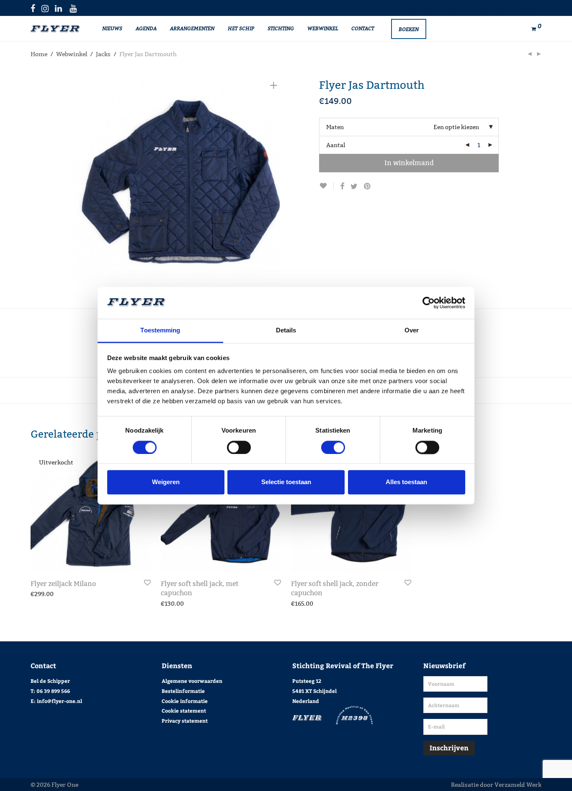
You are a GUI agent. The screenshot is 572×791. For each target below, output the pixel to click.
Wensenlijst (455, 8)
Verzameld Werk (518, 784)
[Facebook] (33, 8)
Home (39, 54)
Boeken (409, 29)
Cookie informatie (185, 701)
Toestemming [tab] (160, 330)
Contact (362, 28)
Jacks (103, 54)
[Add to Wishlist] (326, 185)
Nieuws (112, 28)
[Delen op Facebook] (342, 186)
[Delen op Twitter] (354, 186)
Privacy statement (185, 720)
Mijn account (493, 8)
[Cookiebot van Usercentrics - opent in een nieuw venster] (428, 302)
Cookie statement (184, 710)
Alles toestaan (406, 482)
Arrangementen (192, 28)
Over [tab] (412, 330)
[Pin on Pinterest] (367, 186)
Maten (335, 127)
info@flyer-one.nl (59, 701)
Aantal (335, 145)
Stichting (281, 28)
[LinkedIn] (59, 8)
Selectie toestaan (286, 482)
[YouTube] (74, 8)
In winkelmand (409, 163)
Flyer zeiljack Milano (63, 584)
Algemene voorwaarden (192, 680)
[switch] (239, 447)
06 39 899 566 (53, 690)
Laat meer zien (46, 594)
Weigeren (166, 482)
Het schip (241, 28)
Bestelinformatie (183, 690)
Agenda (146, 28)
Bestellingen (417, 8)
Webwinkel (322, 28)
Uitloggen (529, 8)
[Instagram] (45, 8)
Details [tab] (286, 330)
